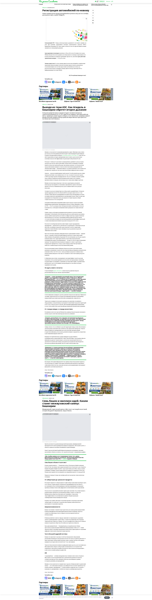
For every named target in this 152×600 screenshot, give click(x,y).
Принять (107, 597)
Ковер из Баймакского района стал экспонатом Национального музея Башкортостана (80, 5)
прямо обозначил (57, 270)
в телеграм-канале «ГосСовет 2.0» (70, 155)
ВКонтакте (108, 1)
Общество (44, 7)
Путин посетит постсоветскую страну (62, 4)
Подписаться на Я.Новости (101, 1)
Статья (41, 4)
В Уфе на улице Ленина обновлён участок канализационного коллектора (99, 5)
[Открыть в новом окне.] (48, 82)
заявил (65, 459)
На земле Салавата (48, 1)
